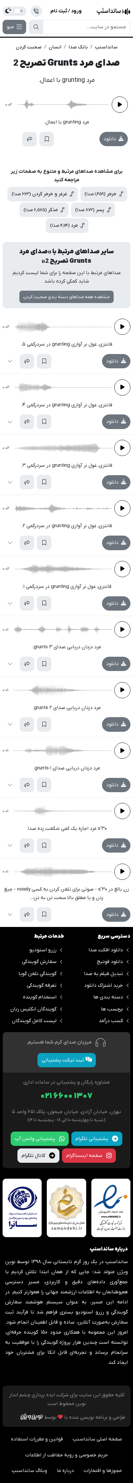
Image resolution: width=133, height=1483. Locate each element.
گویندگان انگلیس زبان (33, 1009)
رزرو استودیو (42, 950)
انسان (55, 47)
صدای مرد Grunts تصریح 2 (66, 63)
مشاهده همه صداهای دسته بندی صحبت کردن (66, 297)
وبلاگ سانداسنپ (29, 1470)
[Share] (29, 139)
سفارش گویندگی (39, 961)
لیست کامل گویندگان (34, 1021)
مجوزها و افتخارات (103, 1470)
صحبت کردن (29, 47)
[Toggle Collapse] (12, 139)
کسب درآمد (111, 1021)
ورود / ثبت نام (66, 11)
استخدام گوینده (39, 997)
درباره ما (65, 1470)
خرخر (101, 194)
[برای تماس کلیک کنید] (36, 11)
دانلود (110, 139)
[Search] (36, 27)
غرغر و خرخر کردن (40, 194)
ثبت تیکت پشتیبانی (64, 1060)
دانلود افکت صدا (105, 950)
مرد (64, 225)
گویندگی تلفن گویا (37, 973)
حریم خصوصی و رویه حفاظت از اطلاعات (66, 1455)
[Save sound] (46, 139)
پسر (90, 210)
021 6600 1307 (66, 1096)
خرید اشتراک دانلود (103, 985)
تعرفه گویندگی (41, 985)
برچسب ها (112, 1009)
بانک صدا (78, 47)
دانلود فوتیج (110, 961)
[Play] (120, 104)
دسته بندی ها (108, 997)
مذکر (41, 210)
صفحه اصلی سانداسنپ (97, 1439)
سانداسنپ (106, 47)
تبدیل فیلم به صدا (103, 973)
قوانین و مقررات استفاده (37, 1439)
